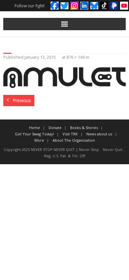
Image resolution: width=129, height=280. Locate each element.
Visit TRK (70, 133)
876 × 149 (75, 57)
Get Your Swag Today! (34, 133)
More (39, 140)
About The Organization (74, 140)
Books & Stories (84, 127)
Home (34, 127)
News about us (99, 133)
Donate (55, 127)
